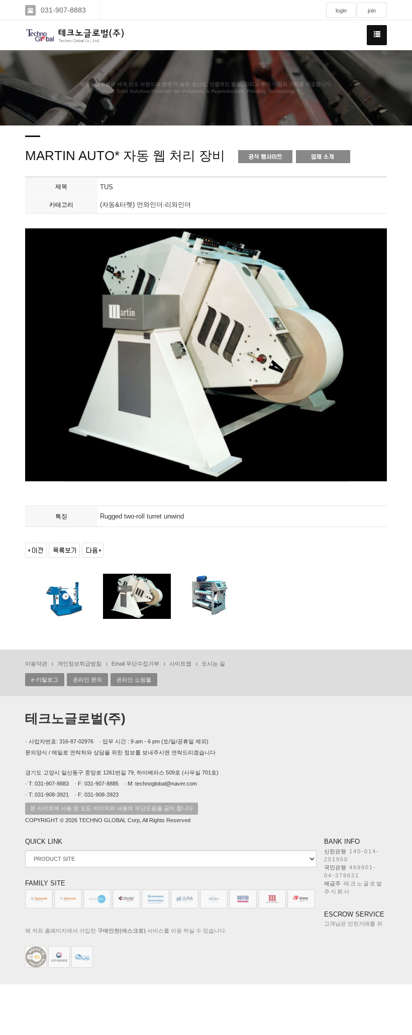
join (372, 11)
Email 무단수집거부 (135, 664)
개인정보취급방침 (79, 664)
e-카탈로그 (44, 680)
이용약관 (36, 664)
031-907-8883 (63, 10)
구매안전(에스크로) (121, 931)
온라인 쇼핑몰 (134, 680)
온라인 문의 (87, 680)
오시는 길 (213, 664)
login (341, 11)
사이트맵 (180, 664)
